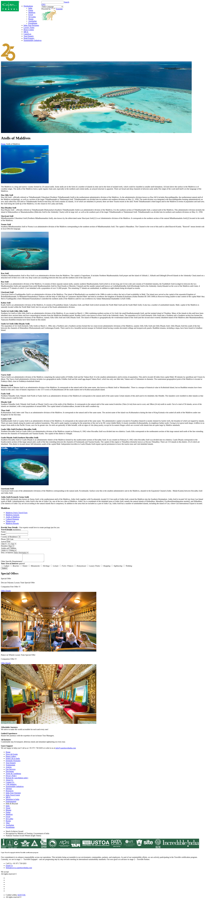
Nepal (8, 808)
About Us (9, 780)
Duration (4, 546)
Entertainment (11, 801)
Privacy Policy (11, 776)
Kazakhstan (32, 23)
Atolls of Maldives (13, 517)
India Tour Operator (13, 793)
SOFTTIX (22, 895)
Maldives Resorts (12, 523)
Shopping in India (12, 799)
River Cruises (29, 30)
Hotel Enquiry (29, 38)
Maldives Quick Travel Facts (16, 513)
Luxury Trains (29, 27)
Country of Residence (9, 537)
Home (3, 144)
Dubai (30, 10)
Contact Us (10, 782)
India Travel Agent (13, 795)
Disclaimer (10, 771)
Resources (9, 791)
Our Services (10, 769)
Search (66, 2)
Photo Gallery (11, 756)
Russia (30, 19)
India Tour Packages (31, 25)
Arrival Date (5, 542)
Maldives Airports (12, 515)
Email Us (9, 866)
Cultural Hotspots (12, 519)
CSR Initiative (11, 784)
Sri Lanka (32, 17)
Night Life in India (13, 758)
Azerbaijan (32, 21)
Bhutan (8, 810)
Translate (59, 9)
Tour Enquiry (29, 36)
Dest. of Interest (7, 553)
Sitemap (9, 789)
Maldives (31, 12)
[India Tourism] (10, 11)
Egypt (30, 15)
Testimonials (10, 765)
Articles (9, 767)
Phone (3, 539)
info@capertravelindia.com (65, 748)
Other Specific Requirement (11, 561)
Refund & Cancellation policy (17, 778)
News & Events (12, 754)
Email (3, 534)
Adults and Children (8, 548)
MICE (26, 32)
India (30, 8)
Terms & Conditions (13, 774)
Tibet (8, 823)
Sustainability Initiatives (32, 40)
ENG (43, 4)
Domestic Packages (13, 761)
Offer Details (6, 591)
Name (3, 532)
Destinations (28, 6)
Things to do (10, 521)
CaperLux (27, 34)
